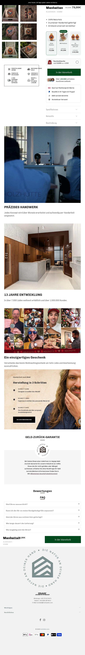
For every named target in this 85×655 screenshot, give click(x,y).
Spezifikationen (52, 109)
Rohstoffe (50, 116)
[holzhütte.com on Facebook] (40, 620)
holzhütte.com (44, 629)
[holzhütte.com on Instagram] (44, 620)
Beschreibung (51, 123)
